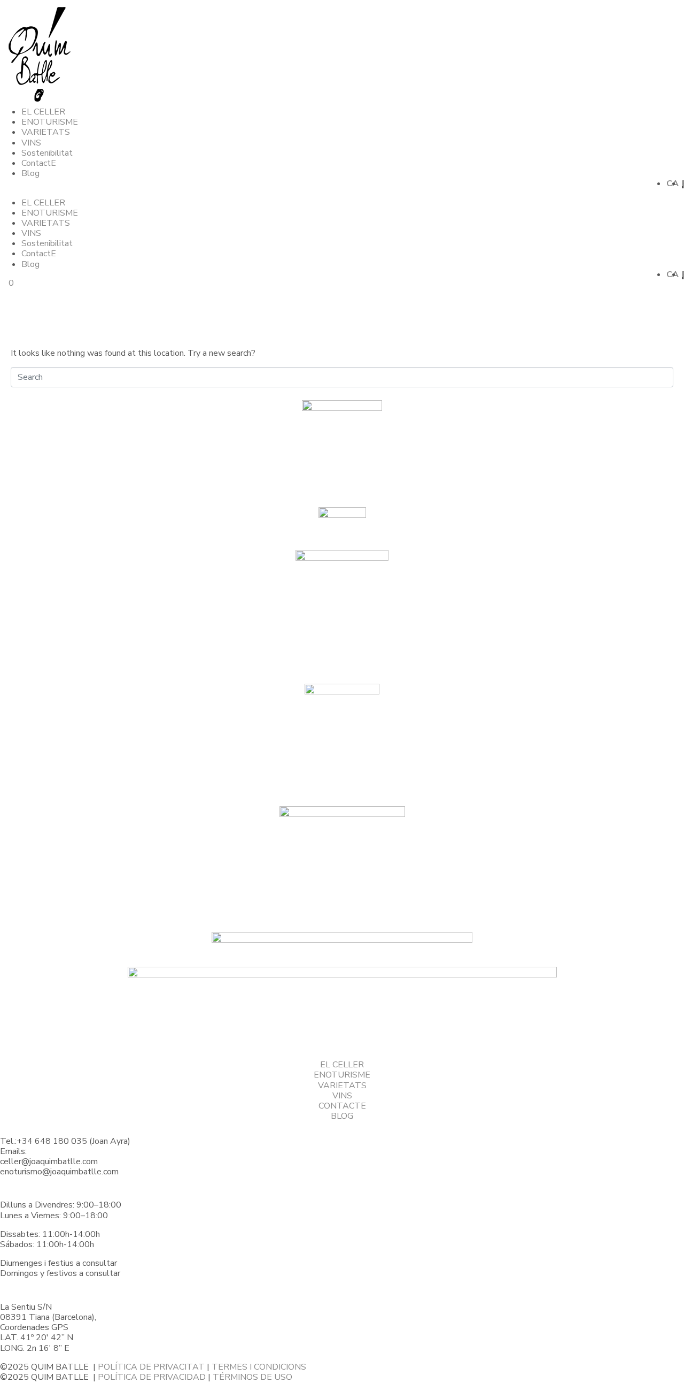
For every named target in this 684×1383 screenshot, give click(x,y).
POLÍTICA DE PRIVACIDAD (152, 1377)
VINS (31, 143)
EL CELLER (43, 112)
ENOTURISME (49, 122)
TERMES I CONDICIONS (259, 1367)
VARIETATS (45, 132)
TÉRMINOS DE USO (252, 1377)
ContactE (38, 163)
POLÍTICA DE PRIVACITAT (151, 1367)
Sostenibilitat (47, 153)
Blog (30, 173)
